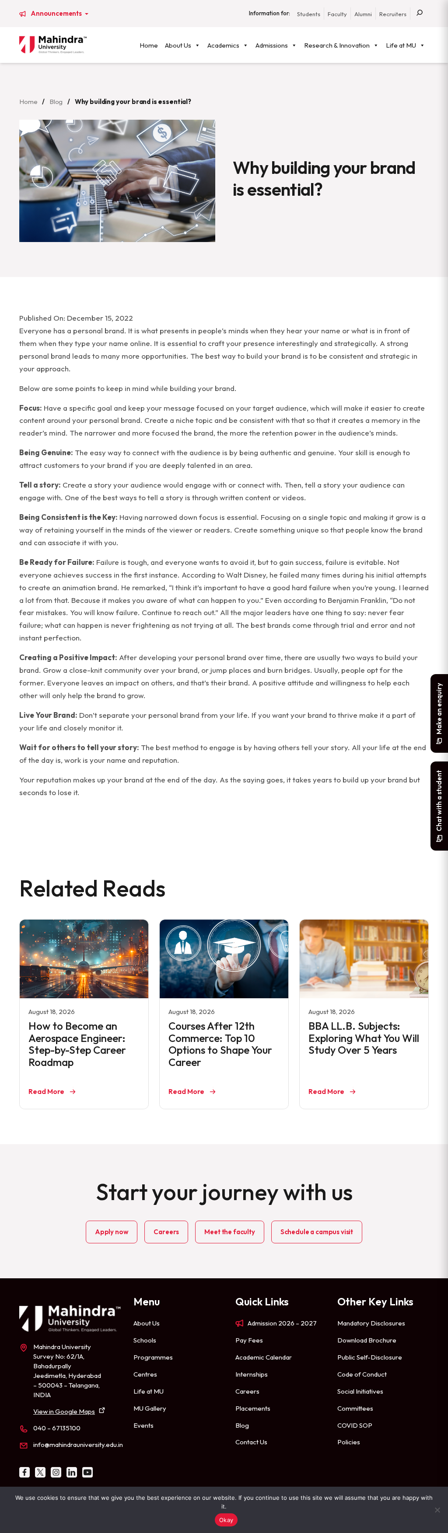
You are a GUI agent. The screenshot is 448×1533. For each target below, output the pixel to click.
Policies (348, 1442)
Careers (166, 1232)
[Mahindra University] (53, 44)
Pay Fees (249, 1340)
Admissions (272, 45)
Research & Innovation (337, 45)
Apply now (112, 1232)
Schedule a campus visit (316, 1232)
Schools (144, 1340)
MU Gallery (149, 1408)
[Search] (419, 13)
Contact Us (251, 1442)
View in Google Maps (64, 1411)
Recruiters (392, 13)
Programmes (153, 1357)
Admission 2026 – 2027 (282, 1323)
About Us (178, 45)
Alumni (363, 13)
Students (308, 13)
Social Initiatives (360, 1391)
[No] (437, 1509)
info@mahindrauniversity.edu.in (78, 1444)
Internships (251, 1374)
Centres (145, 1374)
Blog (56, 101)
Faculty (337, 13)
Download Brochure (366, 1340)
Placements (252, 1408)
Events (143, 1425)
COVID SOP (354, 1425)
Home (149, 45)
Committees (355, 1408)
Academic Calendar (263, 1357)
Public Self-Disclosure (369, 1357)
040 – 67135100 (56, 1428)
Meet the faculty (229, 1232)
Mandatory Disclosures (371, 1323)
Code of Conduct (362, 1374)
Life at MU (401, 45)
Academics (223, 45)
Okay (226, 1519)
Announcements (57, 13)
